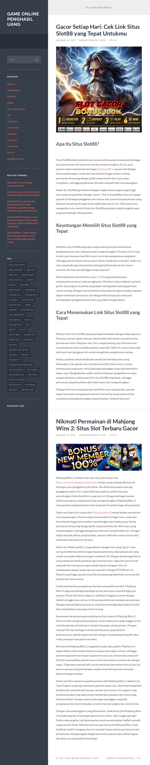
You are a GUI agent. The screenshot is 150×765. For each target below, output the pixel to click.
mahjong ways (14, 90)
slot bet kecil (28, 339)
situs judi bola (14, 319)
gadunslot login (27, 275)
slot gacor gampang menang (20, 364)
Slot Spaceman (15, 384)
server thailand (27, 309)
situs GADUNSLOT (17, 314)
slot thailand (30, 384)
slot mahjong (32, 369)
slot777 (11, 152)
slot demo (13, 354)
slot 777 (22, 329)
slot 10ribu (12, 121)
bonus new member (17, 265)
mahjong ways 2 (31, 295)
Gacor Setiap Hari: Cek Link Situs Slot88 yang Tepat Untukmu (98, 30)
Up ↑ (139, 758)
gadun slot (13, 275)
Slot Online (12, 146)
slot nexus (12, 140)
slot (9, 115)
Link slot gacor (15, 290)
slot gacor (12, 133)
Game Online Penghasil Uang (23, 19)
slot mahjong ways (16, 374)
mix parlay (13, 300)
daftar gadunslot (16, 270)
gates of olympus (16, 280)
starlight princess (15, 158)
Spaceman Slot (27, 389)
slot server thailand (17, 379)
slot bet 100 (13, 127)
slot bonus (13, 344)
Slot (27, 324)
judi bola (12, 285)
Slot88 (100, 277)
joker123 (31, 280)
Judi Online (24, 285)
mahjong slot (30, 290)
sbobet (28, 305)
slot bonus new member (19, 349)
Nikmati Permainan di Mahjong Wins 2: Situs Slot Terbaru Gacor (97, 425)
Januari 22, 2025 (66, 435)
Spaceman (13, 389)
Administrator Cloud (92, 40)
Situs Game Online (16, 109)
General (11, 84)
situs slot (27, 319)
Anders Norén (125, 758)
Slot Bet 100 (29, 334)
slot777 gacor (15, 334)
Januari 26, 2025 (66, 40)
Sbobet (10, 102)
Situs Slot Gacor (15, 324)
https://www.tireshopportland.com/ (77, 482)
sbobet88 (13, 309)
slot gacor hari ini (16, 369)
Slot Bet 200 (14, 339)
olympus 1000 (28, 300)
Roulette (11, 96)
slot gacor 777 (15, 359)
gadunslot (31, 270)
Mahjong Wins (105, 169)
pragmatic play (15, 305)
